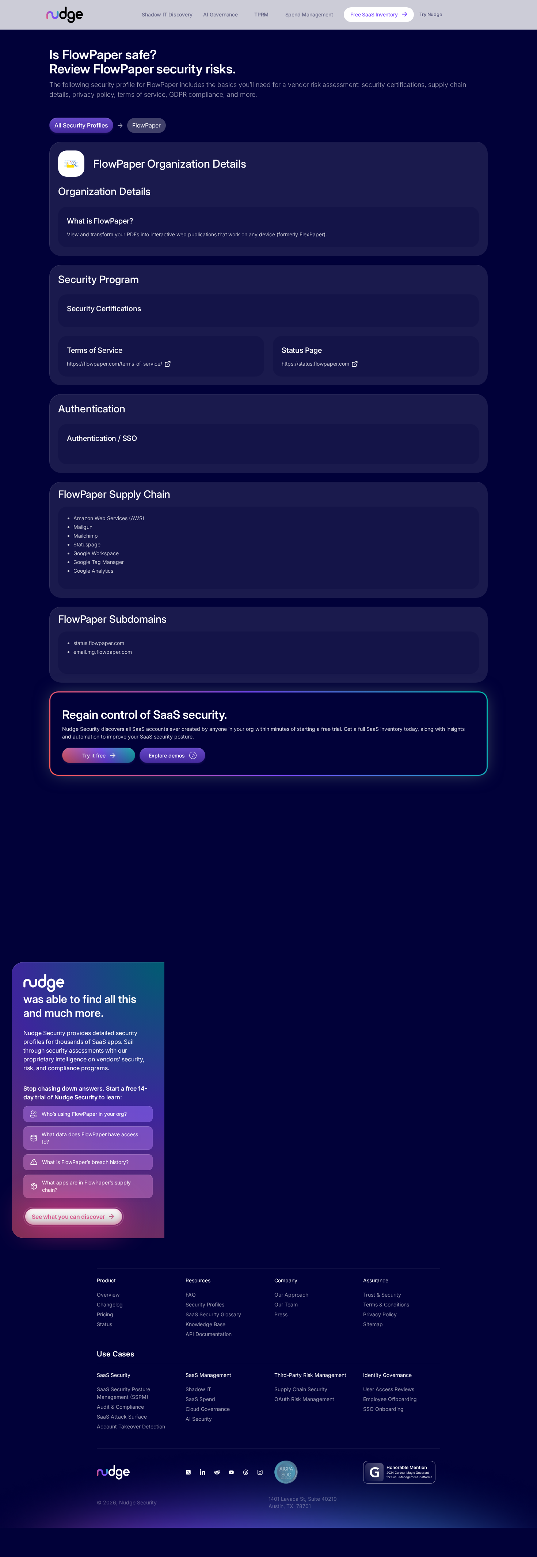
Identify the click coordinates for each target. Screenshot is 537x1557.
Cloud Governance (208, 1409)
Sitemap (373, 1324)
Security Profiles (205, 1304)
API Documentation (209, 1334)
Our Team (286, 1304)
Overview (108, 1294)
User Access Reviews (388, 1389)
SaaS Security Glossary (213, 1314)
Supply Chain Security (300, 1389)
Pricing (105, 1314)
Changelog (110, 1304)
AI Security (199, 1419)
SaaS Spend (200, 1399)
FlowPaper (146, 125)
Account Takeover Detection (131, 1426)
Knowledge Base (205, 1324)
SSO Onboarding (383, 1409)
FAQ (191, 1294)
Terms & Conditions (386, 1304)
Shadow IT (198, 1389)
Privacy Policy (380, 1314)
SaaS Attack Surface (122, 1416)
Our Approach (291, 1294)
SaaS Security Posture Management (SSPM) (123, 1393)
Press (280, 1314)
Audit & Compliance (120, 1407)
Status (104, 1324)
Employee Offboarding (390, 1399)
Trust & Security (382, 1294)
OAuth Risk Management (304, 1399)
